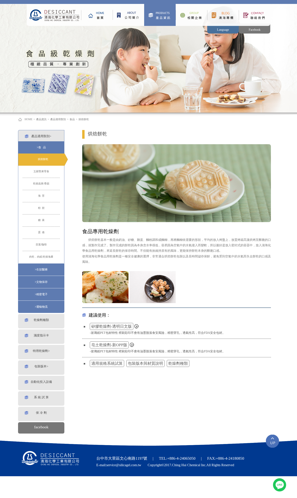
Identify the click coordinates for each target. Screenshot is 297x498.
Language (223, 29)
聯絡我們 (254, 15)
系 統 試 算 (41, 397)
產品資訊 (160, 15)
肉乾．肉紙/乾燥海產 (41, 256)
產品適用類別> (41, 136)
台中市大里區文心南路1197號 (121, 458)
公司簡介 (128, 15)
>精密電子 (41, 294)
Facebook (254, 29)
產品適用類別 (58, 119)
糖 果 (41, 220)
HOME (28, 119)
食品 (72, 119)
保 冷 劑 (41, 412)
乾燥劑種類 (41, 320)
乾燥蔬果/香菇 (41, 183)
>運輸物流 (41, 306)
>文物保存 (41, 282)
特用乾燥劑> (41, 351)
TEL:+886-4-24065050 (177, 458)
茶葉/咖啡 (41, 244)
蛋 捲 (41, 232)
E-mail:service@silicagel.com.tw (118, 465)
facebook (41, 427)
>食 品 (41, 147)
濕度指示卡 (41, 335)
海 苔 (41, 195)
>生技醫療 (41, 269)
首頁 (97, 15)
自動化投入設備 (41, 381)
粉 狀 (41, 207)
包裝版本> (41, 366)
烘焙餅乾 (83, 119)
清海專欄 (223, 15)
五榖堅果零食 (41, 171)
